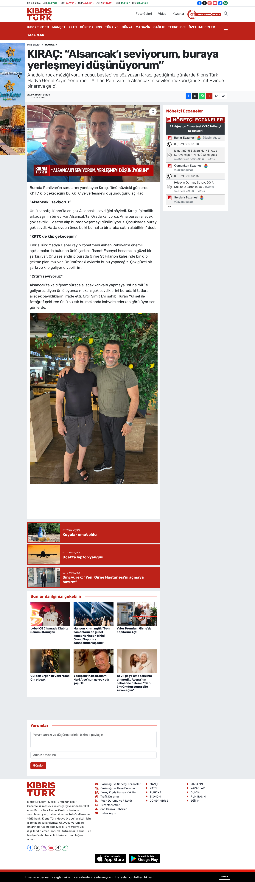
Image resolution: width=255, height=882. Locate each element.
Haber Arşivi (108, 813)
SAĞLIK (159, 27)
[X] (37, 848)
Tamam (224, 876)
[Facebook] (30, 848)
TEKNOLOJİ (177, 27)
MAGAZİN (143, 27)
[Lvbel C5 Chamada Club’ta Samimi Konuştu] (50, 613)
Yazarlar (178, 13)
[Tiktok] (58, 848)
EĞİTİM (195, 800)
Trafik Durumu (109, 796)
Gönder (38, 765)
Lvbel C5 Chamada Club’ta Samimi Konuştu (49, 630)
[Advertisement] (98, 504)
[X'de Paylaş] (195, 96)
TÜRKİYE (112, 27)
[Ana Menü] (226, 31)
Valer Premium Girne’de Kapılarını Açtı (134, 630)
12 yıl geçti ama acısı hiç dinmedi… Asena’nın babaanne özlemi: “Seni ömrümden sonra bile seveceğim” (134, 683)
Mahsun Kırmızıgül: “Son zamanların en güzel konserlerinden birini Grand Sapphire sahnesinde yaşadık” (92, 636)
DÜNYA (127, 27)
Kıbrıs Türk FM (38, 27)
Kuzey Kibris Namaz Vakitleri (118, 792)
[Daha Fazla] (209, 96)
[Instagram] (44, 848)
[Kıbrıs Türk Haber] (39, 14)
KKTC (73, 27)
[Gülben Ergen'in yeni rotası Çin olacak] (50, 661)
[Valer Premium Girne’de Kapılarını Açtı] (137, 613)
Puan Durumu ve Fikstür (116, 800)
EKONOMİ (155, 796)
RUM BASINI (198, 796)
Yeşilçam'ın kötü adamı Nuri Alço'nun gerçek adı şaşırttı (91, 679)
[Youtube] (51, 848)
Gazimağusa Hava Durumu (117, 788)
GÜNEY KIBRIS (91, 27)
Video (162, 13)
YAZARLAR (35, 35)
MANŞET (58, 27)
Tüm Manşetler (110, 805)
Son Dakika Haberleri (114, 809)
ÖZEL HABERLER (202, 27)
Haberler (33, 44)
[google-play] (144, 858)
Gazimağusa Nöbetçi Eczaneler (120, 784)
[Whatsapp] (65, 848)
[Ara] (226, 13)
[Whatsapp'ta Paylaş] (202, 96)
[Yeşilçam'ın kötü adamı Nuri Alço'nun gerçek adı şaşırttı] (93, 661)
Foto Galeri (144, 13)
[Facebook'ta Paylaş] (188, 96)
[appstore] (111, 858)
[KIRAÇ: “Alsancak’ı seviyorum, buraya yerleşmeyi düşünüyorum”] (93, 143)
